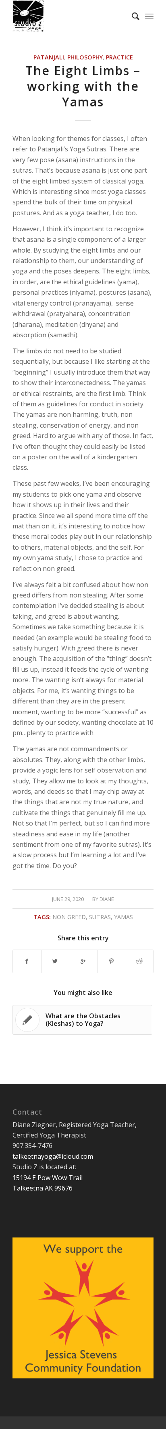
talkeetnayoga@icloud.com (52, 1156)
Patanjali (48, 57)
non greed (69, 917)
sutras (100, 917)
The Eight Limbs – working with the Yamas (83, 86)
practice (119, 57)
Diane (107, 899)
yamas (123, 917)
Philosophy (85, 57)
